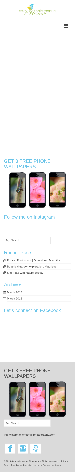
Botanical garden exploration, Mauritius (31, 266)
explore (41, 139)
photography (39, 148)
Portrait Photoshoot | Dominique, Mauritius (34, 260)
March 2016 (14, 298)
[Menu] (66, 26)
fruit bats (58, 139)
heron (11, 143)
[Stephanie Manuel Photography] (37, 9)
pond (49, 148)
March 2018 (14, 292)
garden (66, 139)
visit (49, 152)
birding (18, 139)
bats (12, 139)
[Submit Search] (7, 240)
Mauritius (33, 143)
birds (25, 139)
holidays (18, 143)
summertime (26, 152)
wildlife (55, 152)
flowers (49, 139)
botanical (32, 139)
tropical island (39, 152)
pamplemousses (25, 148)
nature (42, 143)
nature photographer (55, 143)
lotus (26, 143)
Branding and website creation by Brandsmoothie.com (36, 465)
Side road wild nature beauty (25, 272)
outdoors (12, 148)
